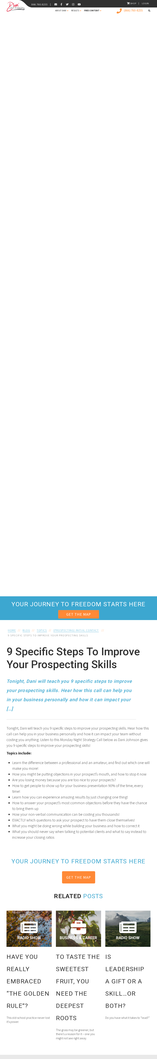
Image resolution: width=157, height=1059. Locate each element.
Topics (42, 630)
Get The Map (78, 614)
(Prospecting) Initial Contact (76, 630)
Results (75, 10)
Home (12, 630)
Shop (133, 3)
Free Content (91, 10)
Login (145, 3)
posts (93, 896)
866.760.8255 (39, 4)
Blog (26, 630)
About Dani (60, 10)
